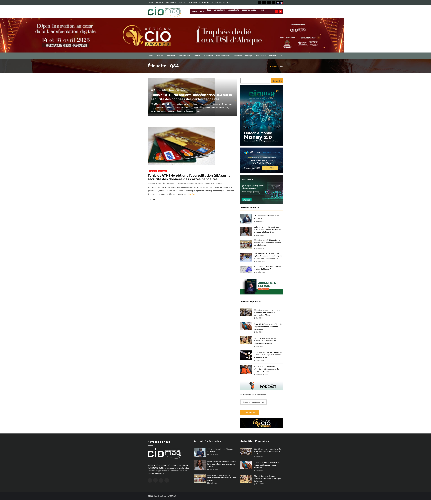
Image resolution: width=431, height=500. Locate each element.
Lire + (150, 199)
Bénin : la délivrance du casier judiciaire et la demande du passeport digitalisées (266, 340)
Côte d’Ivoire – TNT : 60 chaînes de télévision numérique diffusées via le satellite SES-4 (268, 354)
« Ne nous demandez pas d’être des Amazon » (268, 217)
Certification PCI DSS (193, 183)
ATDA (228, 2)
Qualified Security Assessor (213, 183)
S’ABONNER (151, 2)
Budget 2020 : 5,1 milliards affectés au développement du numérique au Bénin (266, 368)
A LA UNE (153, 171)
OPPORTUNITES (183, 2)
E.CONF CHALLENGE (220, 2)
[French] (281, 2)
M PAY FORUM (193, 2)
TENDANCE (162, 171)
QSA (201, 183)
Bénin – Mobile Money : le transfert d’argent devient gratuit (232, 10)
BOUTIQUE (248, 56)
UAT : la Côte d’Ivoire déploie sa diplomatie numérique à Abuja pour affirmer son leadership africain (268, 255)
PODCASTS (238, 56)
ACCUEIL (151, 56)
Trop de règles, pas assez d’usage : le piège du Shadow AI (268, 268)
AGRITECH (197, 56)
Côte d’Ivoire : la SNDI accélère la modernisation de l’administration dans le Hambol (267, 242)
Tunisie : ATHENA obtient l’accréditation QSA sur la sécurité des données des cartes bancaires (189, 177)
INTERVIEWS (208, 56)
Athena (183, 183)
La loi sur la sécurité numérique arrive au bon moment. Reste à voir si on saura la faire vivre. (268, 229)
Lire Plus (191, 194)
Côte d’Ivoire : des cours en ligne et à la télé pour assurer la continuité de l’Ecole (267, 312)
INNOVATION (171, 56)
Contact (272, 56)
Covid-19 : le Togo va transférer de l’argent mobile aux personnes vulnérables (268, 326)
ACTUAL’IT (159, 56)
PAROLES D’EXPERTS (223, 56)
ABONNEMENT (261, 56)
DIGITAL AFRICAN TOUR (206, 2)
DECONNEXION (160, 2)
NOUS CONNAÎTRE (171, 2)
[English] (278, 2)
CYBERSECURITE (184, 56)
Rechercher (277, 81)
